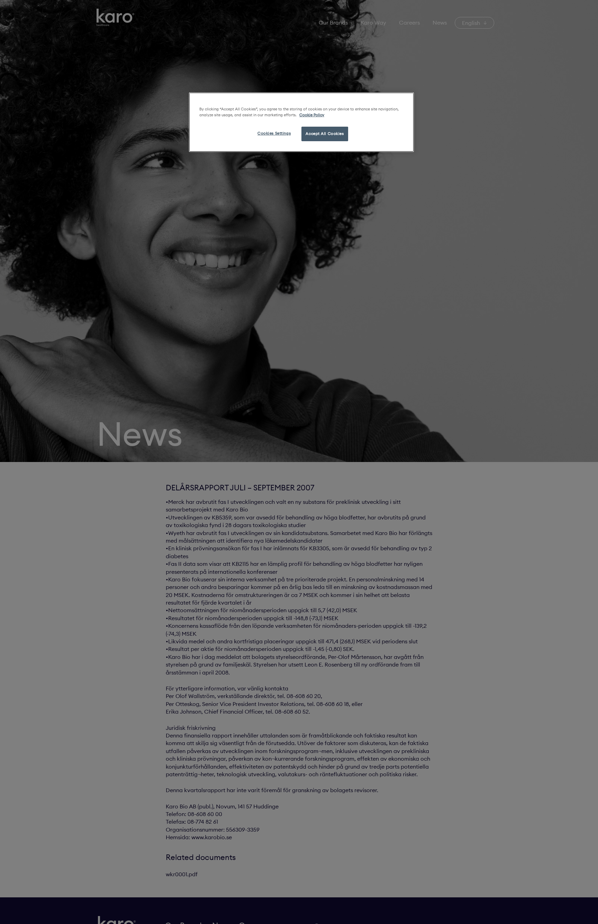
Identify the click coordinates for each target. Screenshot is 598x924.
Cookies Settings (274, 133)
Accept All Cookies (325, 133)
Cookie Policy (311, 114)
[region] (301, 122)
